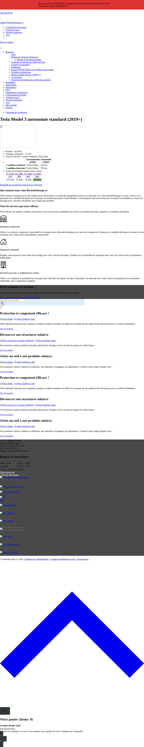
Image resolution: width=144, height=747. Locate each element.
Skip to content (6, 42)
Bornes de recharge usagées (29, 59)
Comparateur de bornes (16, 27)
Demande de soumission (16, 92)
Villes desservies (7, 472)
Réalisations (11, 87)
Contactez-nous (12, 97)
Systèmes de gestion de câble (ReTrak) (28, 62)
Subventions (11, 85)
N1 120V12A (10, 175)
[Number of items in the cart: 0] (1, 307)
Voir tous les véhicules (32, 185)
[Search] (2, 304)
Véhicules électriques (9, 475)
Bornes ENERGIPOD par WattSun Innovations (32, 70)
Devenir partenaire (14, 100)
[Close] (5, 711)
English (9, 107)
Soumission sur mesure (10, 297)
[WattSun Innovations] (72, 480)
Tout (13, 54)
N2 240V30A (19, 175)
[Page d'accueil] (72, 45)
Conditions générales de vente (62, 559)
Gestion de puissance (20, 64)
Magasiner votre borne (31, 297)
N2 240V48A (37, 175)
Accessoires (16, 77)
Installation (10, 82)
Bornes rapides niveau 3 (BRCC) (26, 75)
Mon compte (11, 105)
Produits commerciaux (21, 72)
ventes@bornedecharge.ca (11, 22)
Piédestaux (16, 67)
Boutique (10, 52)
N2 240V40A (28, 175)
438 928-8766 (6, 13)
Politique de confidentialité (36, 559)
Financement (82, 559)
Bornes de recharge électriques (24, 57)
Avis (8, 102)
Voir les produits (6, 329)
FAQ (8, 90)
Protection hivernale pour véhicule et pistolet (31, 80)
